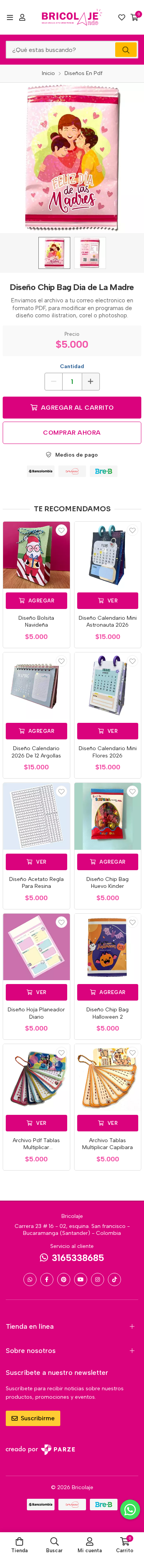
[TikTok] (114, 1279)
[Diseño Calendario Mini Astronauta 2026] (107, 555)
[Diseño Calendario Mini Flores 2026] (107, 685)
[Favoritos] (121, 17)
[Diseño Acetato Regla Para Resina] (36, 816)
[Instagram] (97, 1279)
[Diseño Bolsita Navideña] (36, 555)
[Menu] (10, 17)
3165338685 (78, 1257)
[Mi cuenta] (22, 17)
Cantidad (72, 366)
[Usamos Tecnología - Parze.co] (40, 1450)
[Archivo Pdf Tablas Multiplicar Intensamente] (36, 1077)
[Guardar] (61, 530)
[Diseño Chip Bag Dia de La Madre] (54, 253)
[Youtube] (80, 1279)
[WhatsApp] (29, 1279)
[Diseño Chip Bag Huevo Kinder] (107, 816)
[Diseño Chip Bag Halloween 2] (107, 947)
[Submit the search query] (126, 49)
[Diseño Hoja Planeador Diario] (36, 947)
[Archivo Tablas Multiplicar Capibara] (107, 1077)
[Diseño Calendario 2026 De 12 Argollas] (36, 685)
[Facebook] (46, 1279)
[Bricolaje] (72, 17)
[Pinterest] (63, 1279)
